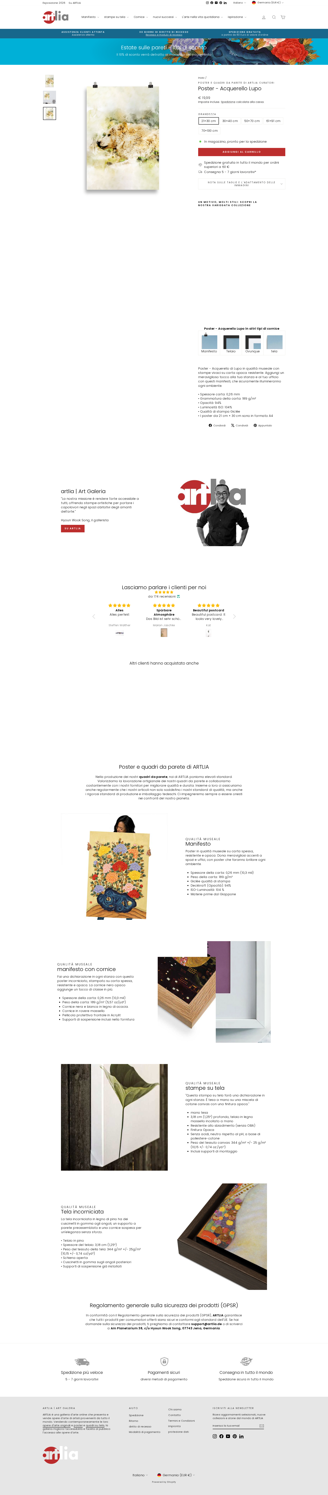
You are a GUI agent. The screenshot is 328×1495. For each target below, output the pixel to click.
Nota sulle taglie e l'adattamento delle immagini (242, 184)
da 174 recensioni (162, 596)
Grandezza (207, 114)
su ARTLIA (73, 528)
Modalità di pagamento (144, 1432)
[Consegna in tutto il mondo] (246, 1361)
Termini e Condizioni (181, 1420)
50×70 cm (252, 121)
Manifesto (89, 17)
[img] (164, 592)
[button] (94, 616)
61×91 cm (273, 121)
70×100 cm (209, 130)
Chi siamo (175, 1409)
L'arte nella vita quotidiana (201, 17)
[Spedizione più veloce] (82, 1361)
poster (78, 1425)
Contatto (174, 1415)
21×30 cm (208, 121)
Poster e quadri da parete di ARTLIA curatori (236, 82)
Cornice (140, 17)
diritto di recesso (140, 1426)
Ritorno (133, 1421)
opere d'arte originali (57, 1425)
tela (274, 351)
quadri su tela (95, 1425)
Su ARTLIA (75, 3)
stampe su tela (115, 17)
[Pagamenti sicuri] (164, 1361)
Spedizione (228, 102)
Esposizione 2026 (54, 3)
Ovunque (252, 351)
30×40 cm (230, 121)
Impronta (174, 1426)
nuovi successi (163, 17)
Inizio (201, 78)
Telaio (231, 351)
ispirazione (236, 17)
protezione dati (178, 1432)
